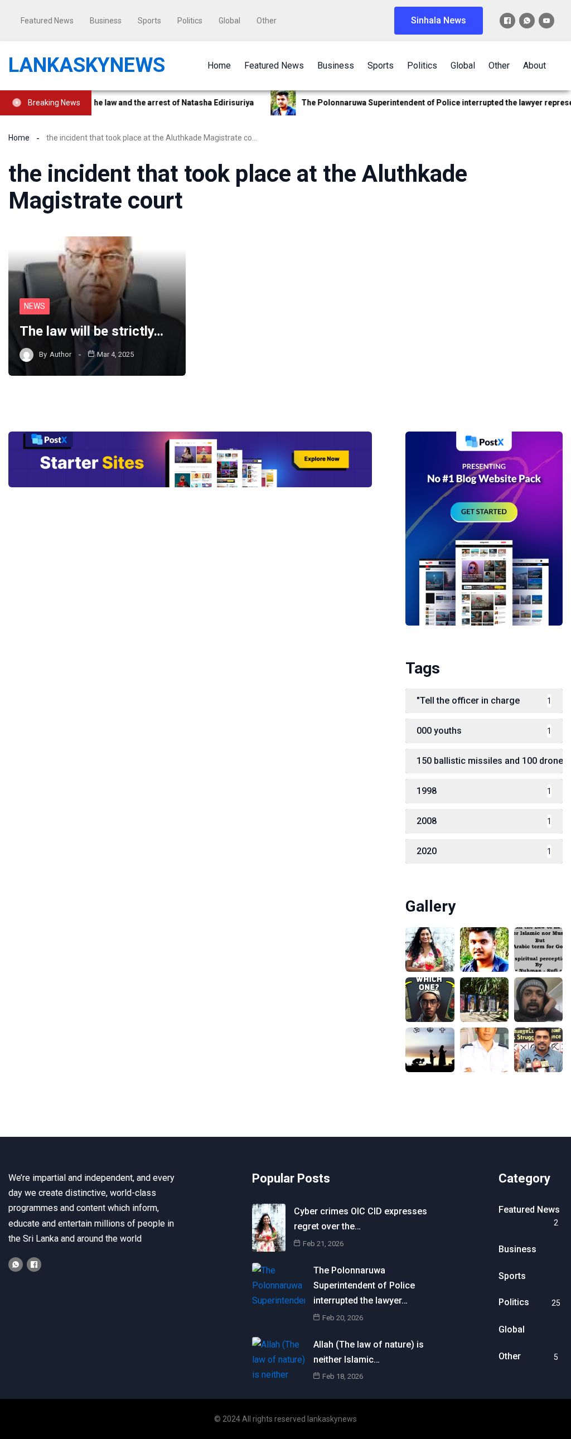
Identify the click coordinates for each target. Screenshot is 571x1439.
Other (267, 20)
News (34, 306)
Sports (149, 20)
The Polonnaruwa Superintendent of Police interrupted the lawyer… (364, 1285)
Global (229, 20)
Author (60, 354)
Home (19, 137)
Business (106, 20)
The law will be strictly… (91, 331)
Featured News (47, 20)
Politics (189, 20)
